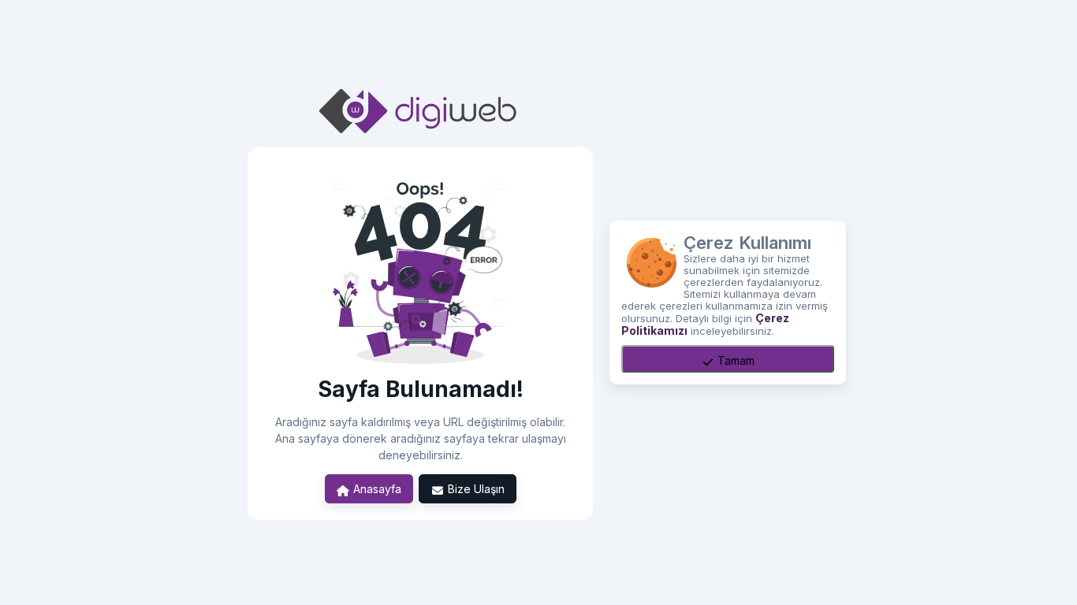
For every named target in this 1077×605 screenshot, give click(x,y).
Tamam (734, 360)
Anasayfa (375, 489)
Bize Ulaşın (475, 489)
